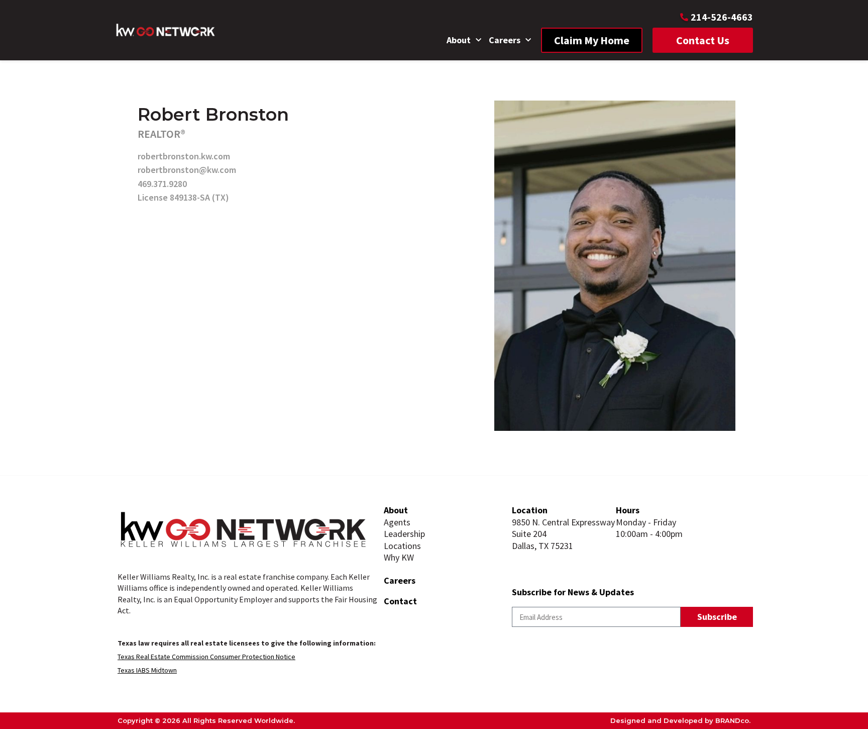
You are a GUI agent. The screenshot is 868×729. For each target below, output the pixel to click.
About (459, 40)
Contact (400, 601)
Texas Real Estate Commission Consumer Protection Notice (206, 656)
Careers (504, 40)
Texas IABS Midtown (147, 670)
